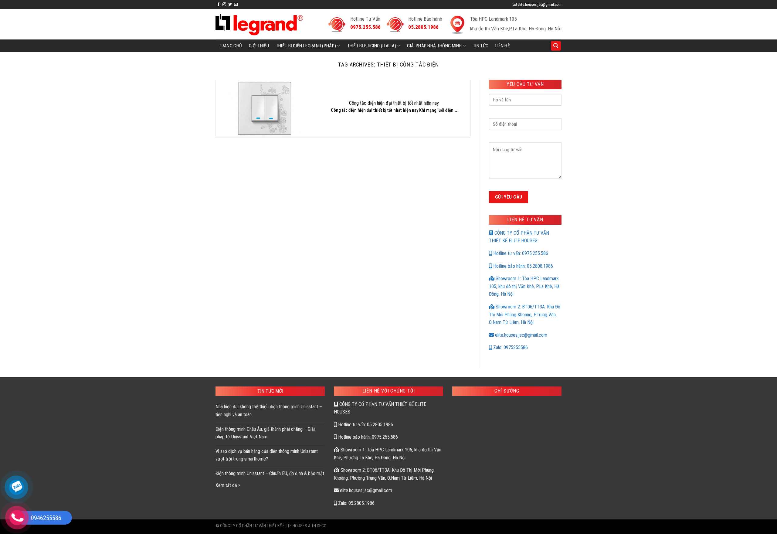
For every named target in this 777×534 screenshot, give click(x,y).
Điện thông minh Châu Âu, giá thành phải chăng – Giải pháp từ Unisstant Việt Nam (265, 433)
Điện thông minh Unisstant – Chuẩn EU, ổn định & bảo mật (269, 473)
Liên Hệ (502, 46)
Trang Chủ (230, 46)
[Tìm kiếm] (556, 46)
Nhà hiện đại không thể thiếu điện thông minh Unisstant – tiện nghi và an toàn (268, 410)
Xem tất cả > (227, 485)
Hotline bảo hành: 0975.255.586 (367, 437)
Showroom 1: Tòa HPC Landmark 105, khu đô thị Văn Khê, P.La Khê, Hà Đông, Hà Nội (524, 286)
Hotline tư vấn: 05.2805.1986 (365, 424)
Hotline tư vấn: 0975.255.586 (520, 253)
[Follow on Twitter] (230, 4)
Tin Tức (480, 46)
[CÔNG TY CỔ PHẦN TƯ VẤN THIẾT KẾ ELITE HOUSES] (259, 24)
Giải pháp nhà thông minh (434, 46)
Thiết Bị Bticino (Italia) (371, 46)
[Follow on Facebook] (218, 4)
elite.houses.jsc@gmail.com (520, 335)
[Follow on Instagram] (224, 4)
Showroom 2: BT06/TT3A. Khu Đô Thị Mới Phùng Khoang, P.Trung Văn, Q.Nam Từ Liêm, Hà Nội (524, 314)
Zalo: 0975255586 (510, 347)
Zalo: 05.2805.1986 (356, 503)
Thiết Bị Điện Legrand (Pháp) (306, 46)
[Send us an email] (236, 4)
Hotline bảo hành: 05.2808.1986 (522, 266)
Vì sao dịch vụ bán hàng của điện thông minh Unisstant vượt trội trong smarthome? (266, 455)
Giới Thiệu (259, 46)
